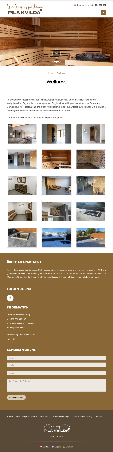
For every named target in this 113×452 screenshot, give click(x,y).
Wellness (61, 73)
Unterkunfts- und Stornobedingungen (54, 416)
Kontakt (10, 416)
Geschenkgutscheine (25, 416)
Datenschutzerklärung (82, 416)
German (80, 5)
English (57, 447)
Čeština (45, 447)
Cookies (98, 416)
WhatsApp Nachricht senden (22, 323)
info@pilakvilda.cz (17, 327)
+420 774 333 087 (98, 5)
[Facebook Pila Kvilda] (10, 298)
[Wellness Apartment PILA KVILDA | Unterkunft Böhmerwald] (25, 9)
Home (50, 73)
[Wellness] (22, 134)
